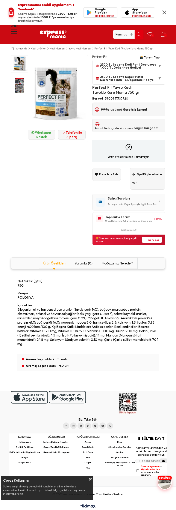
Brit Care (88, 452)
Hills (88, 457)
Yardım (119, 452)
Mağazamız (24, 462)
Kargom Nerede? (120, 457)
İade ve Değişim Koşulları (56, 442)
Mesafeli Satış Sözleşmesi (56, 452)
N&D (88, 467)
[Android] (67, 397)
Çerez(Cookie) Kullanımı (56, 447)
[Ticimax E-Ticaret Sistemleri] (88, 506)
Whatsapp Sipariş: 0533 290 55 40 (120, 464)
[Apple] (29, 397)
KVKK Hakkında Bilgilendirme (24, 452)
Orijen (88, 462)
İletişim (24, 457)
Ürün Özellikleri (54, 263)
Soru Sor (153, 239)
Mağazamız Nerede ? (117, 263)
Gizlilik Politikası (24, 447)
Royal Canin (88, 447)
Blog (119, 442)
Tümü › (158, 218)
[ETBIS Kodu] (128, 403)
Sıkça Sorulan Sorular (119, 447)
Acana (88, 442)
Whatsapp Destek (42, 135)
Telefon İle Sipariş (73, 135)
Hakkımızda (25, 442)
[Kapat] (164, 12)
